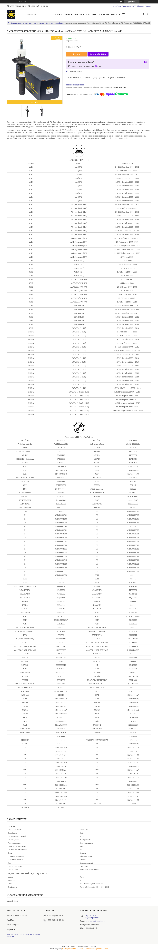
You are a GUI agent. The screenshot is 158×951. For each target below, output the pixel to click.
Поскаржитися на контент (72, 949)
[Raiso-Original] (15, 14)
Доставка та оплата (109, 14)
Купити (76, 54)
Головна (57, 14)
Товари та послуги (74, 14)
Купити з (94, 54)
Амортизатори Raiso (55, 23)
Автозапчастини (36, 23)
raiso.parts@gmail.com (95, 921)
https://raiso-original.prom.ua (92, 916)
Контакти (91, 14)
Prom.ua (93, 946)
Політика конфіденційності (96, 949)
